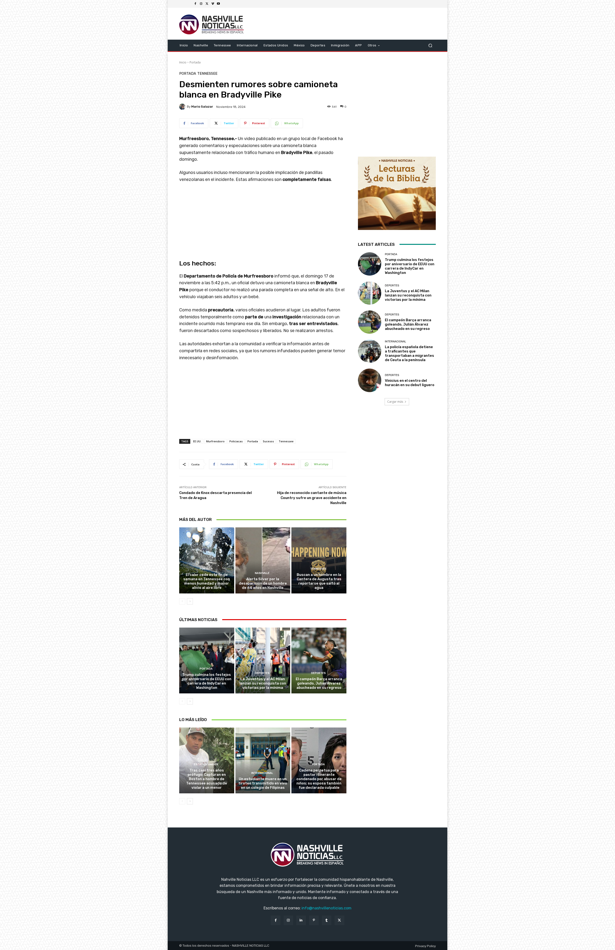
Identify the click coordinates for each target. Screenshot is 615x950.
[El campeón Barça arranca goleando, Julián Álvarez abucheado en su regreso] (318, 660)
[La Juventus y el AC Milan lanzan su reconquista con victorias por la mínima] (262, 660)
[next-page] (190, 601)
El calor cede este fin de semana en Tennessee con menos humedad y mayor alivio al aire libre (206, 581)
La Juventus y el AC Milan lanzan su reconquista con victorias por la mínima (263, 683)
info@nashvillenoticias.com (326, 908)
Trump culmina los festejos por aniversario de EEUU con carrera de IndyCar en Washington (206, 681)
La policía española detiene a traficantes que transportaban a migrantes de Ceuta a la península (409, 353)
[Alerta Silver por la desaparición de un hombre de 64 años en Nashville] (262, 560)
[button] (430, 45)
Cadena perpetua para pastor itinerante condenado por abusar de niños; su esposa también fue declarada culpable (319, 779)
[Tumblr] (326, 920)
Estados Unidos (206, 764)
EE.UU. (197, 441)
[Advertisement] (262, 404)
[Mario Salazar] (183, 107)
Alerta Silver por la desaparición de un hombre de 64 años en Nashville (263, 583)
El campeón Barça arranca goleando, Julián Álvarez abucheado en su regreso (319, 683)
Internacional (262, 773)
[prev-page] (182, 601)
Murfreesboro (215, 441)
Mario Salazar (202, 106)
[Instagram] (201, 4)
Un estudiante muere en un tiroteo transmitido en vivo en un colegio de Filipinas (262, 783)
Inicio (182, 62)
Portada (195, 62)
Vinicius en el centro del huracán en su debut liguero (409, 382)
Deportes (262, 673)
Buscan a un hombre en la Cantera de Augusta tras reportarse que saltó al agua (319, 581)
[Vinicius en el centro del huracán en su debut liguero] (369, 380)
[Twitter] (207, 4)
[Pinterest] (314, 920)
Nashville (262, 573)
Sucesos (268, 441)
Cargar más (395, 402)
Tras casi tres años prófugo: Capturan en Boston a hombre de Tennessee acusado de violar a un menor (206, 779)
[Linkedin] (301, 920)
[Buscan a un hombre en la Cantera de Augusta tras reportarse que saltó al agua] (318, 560)
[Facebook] (195, 4)
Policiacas (236, 441)
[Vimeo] (212, 4)
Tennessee (207, 73)
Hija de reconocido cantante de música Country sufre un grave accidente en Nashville (311, 498)
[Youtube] (218, 4)
